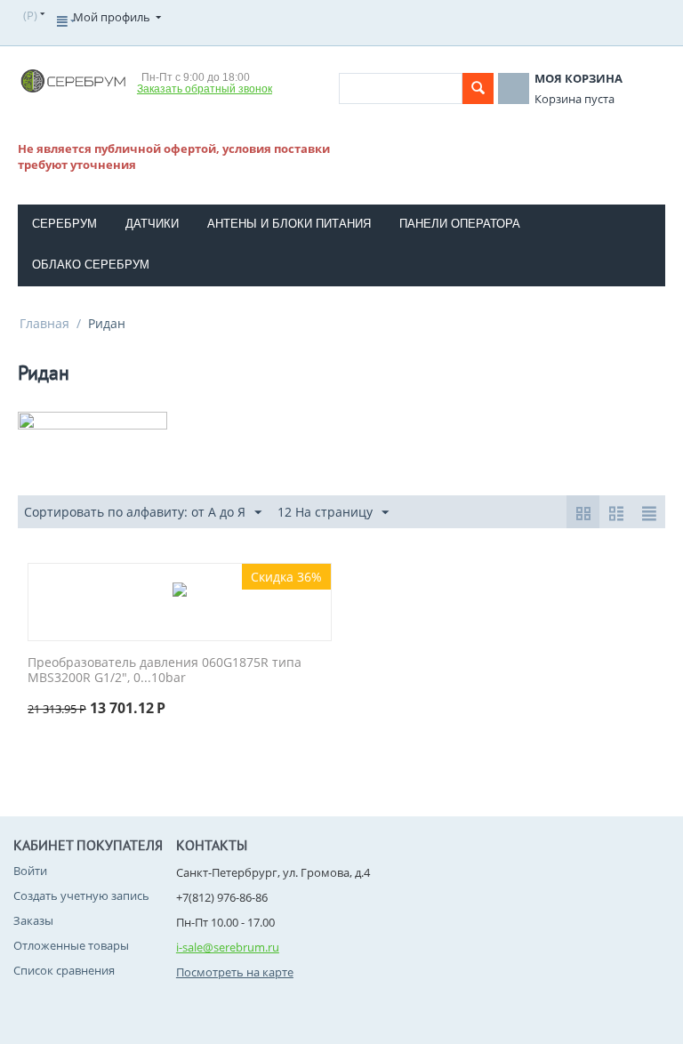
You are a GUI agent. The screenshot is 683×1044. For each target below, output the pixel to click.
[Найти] (478, 88)
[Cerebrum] (73, 80)
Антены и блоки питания (289, 223)
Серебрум (64, 223)
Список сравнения (64, 970)
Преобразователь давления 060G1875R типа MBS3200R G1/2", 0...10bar (164, 670)
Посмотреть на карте (234, 972)
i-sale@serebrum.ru (227, 947)
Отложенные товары (71, 945)
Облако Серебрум (90, 264)
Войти (30, 871)
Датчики (152, 223)
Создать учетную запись (81, 895)
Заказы (33, 920)
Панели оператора (459, 223)
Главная (44, 323)
